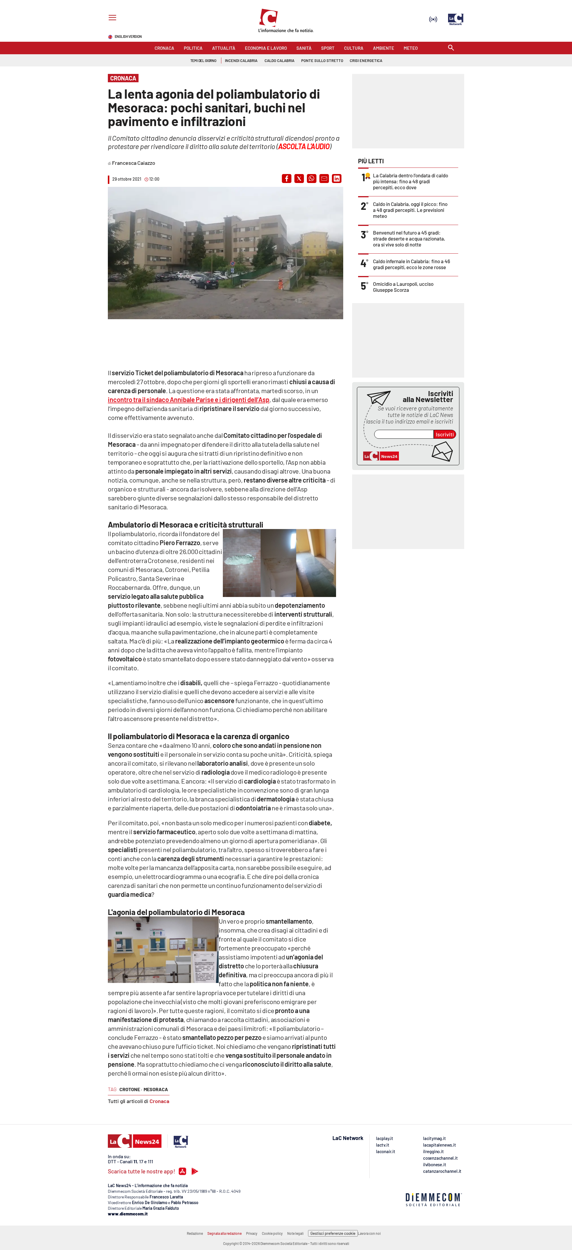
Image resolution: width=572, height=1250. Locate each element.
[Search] (451, 48)
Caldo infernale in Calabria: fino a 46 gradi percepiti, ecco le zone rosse (411, 264)
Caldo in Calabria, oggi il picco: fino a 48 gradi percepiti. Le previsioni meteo (410, 210)
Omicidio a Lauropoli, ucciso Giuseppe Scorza (403, 287)
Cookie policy (272, 1233)
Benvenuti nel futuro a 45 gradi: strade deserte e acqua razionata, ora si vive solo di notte (409, 238)
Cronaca (159, 1101)
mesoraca (156, 1089)
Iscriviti (445, 434)
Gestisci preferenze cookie (332, 1233)
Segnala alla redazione (224, 1233)
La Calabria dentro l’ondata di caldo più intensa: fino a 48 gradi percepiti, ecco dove (410, 181)
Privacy (251, 1233)
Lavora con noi (369, 1233)
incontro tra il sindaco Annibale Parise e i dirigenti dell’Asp (188, 399)
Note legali (295, 1233)
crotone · (130, 1089)
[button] (286, 178)
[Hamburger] (111, 18)
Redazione (195, 1233)
